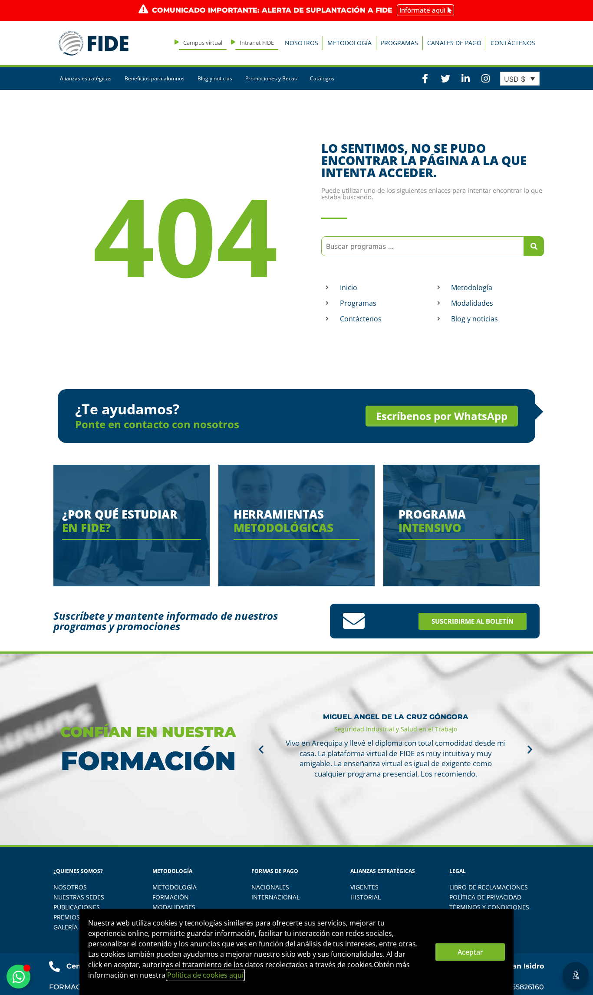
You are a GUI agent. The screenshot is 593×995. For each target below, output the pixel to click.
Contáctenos (513, 43)
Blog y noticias (215, 78)
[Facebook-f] (425, 78)
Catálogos (322, 78)
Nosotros (301, 43)
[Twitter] (445, 78)
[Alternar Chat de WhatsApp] (18, 976)
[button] (261, 749)
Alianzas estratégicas (86, 78)
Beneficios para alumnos (154, 78)
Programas (399, 43)
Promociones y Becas (271, 78)
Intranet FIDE (257, 42)
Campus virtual (202, 42)
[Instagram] (485, 78)
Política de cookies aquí (205, 975)
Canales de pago (454, 43)
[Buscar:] (422, 246)
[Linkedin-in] (465, 78)
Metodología (349, 43)
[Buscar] (534, 246)
